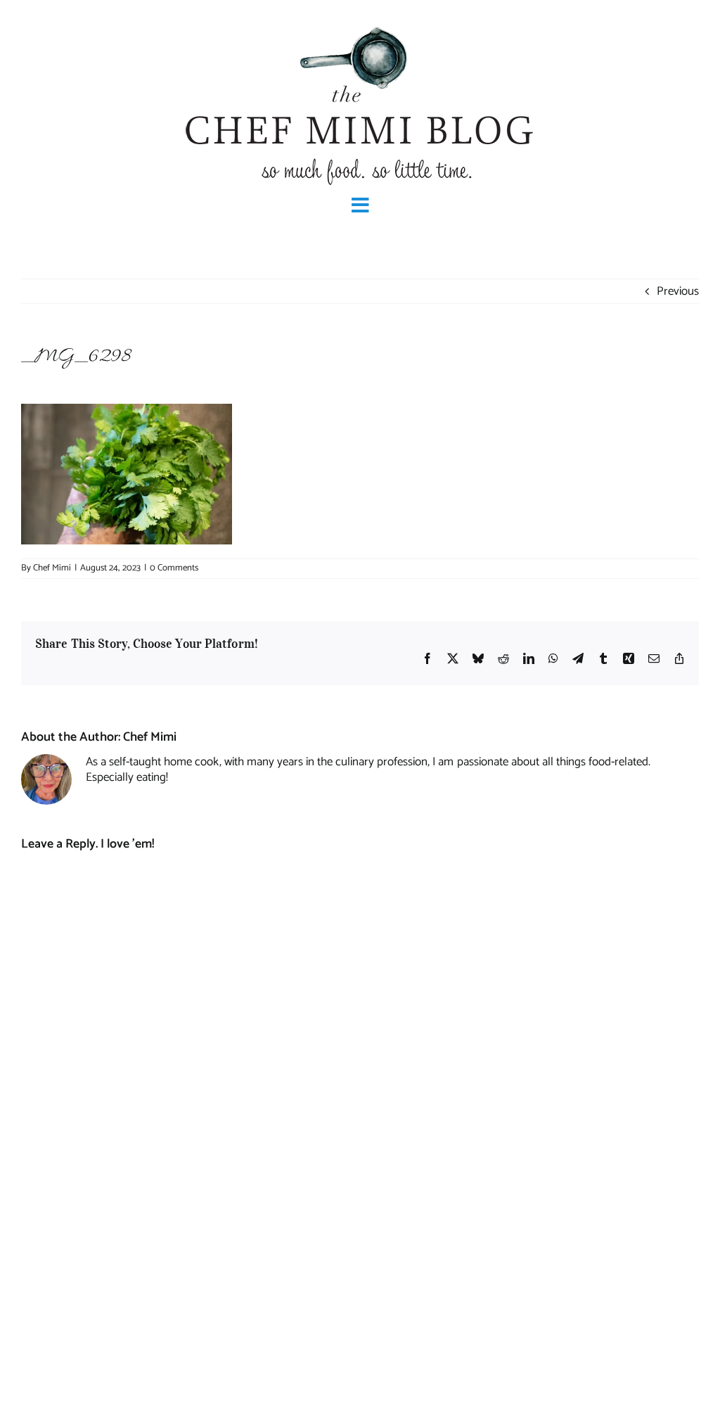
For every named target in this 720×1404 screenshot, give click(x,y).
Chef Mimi (52, 568)
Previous (678, 291)
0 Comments (174, 568)
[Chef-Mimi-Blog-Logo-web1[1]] (360, 25)
